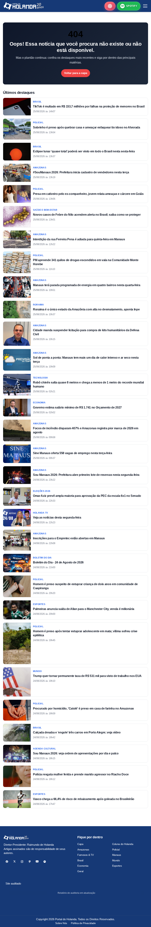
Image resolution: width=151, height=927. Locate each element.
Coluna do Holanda (122, 844)
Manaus (116, 854)
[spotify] (44, 861)
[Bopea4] (24, 6)
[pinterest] (29, 861)
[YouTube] (37, 861)
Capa (80, 844)
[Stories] (109, 6)
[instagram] (22, 861)
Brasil (80, 860)
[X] (14, 861)
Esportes (117, 865)
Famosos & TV (85, 854)
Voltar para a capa (75, 73)
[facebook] (7, 861)
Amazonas (83, 849)
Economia (82, 865)
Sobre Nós (61, 923)
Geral (80, 871)
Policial (116, 849)
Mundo (116, 860)
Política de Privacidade (83, 923)
